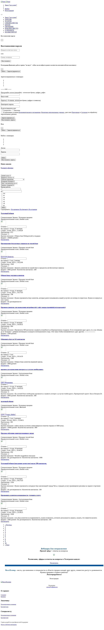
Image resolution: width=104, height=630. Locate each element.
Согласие (84, 112)
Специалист (7, 110)
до (1, 191)
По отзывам (33, 209)
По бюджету (24, 209)
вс (4, 205)
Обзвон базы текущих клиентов (12, 275)
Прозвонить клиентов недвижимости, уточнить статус (21, 495)
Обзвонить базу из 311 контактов (13, 339)
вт (4, 195)
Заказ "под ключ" (11, 5)
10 (5, 543)
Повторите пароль (7, 104)
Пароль (3, 152)
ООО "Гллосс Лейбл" (8, 414)
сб (4, 203)
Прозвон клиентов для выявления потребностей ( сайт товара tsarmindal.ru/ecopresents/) (33, 307)
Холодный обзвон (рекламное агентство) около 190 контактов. (24, 463)
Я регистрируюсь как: (8, 108)
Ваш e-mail (4, 96)
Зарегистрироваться (13, 71)
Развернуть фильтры (7, 168)
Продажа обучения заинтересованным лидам (17, 433)
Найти (3, 207)
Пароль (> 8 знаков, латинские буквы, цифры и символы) (21, 100)
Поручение (75, 112)
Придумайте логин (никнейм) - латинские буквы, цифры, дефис (23, 92)
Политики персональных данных (52, 112)
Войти (3, 71)
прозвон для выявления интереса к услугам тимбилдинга (22, 369)
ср (4, 197)
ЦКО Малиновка (7, 382)
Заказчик (17, 110)
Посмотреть (5, 239)
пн (4, 193)
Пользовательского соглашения (29, 112)
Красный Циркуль (7, 256)
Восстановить (6, 61)
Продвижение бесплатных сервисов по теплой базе (19, 243)
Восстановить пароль (8, 120)
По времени (15, 209)
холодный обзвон (7, 401)
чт (4, 199)
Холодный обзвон (7, 213)
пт (4, 201)
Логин (3, 148)
